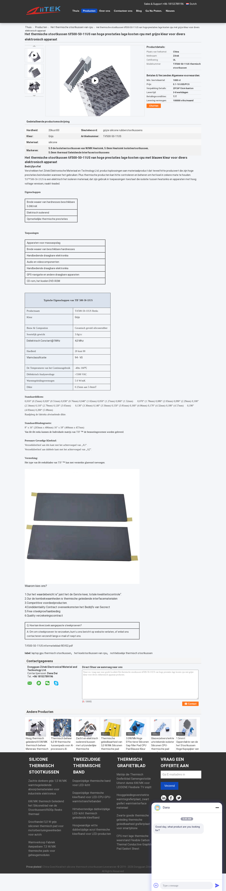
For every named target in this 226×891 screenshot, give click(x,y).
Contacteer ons (123, 10)
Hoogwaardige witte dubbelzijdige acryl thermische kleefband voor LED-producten (91, 830)
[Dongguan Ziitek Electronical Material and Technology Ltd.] (44, 10)
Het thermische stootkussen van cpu (72, 27)
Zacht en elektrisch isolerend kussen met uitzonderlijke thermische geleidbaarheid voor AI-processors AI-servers (87, 749)
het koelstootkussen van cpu (90, 653)
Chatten (153, 105)
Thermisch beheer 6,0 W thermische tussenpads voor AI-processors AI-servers (62, 745)
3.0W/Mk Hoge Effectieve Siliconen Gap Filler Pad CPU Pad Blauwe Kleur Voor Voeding (137, 745)
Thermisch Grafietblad (131, 762)
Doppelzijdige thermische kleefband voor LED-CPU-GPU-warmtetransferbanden (91, 797)
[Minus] (217, 807)
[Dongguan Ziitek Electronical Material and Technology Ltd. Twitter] (179, 798)
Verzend (169, 785)
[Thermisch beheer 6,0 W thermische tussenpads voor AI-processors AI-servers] (62, 728)
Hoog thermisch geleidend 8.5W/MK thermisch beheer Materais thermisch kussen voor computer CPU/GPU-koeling (37, 749)
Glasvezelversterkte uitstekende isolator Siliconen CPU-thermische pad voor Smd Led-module (162, 747)
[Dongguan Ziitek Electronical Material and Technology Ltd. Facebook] (171, 798)
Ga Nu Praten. (153, 11)
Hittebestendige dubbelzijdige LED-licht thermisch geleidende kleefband (91, 813)
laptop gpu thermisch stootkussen (51, 653)
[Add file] (156, 885)
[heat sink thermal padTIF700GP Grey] (95, 80)
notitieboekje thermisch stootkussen (131, 653)
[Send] (217, 885)
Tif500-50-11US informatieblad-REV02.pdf (49, 645)
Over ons (104, 10)
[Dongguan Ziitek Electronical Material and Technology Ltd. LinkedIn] (164, 798)
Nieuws (170, 10)
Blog (139, 10)
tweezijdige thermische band (87, 766)
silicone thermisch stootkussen (44, 766)
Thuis (75, 10)
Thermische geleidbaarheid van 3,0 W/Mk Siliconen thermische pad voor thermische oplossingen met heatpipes (111, 749)
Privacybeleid (33, 866)
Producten (89, 10)
